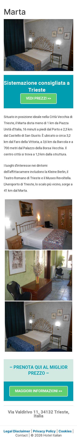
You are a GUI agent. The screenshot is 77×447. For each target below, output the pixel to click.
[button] (38, 98)
